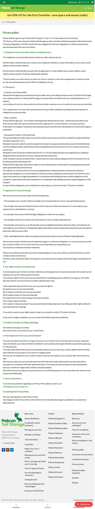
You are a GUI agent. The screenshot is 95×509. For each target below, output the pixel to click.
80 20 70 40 (85, 2)
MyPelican (72, 2)
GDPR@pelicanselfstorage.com (15, 386)
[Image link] (13, 419)
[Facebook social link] (3, 450)
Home (4, 22)
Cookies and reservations (83, 500)
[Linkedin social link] (12, 450)
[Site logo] (13, 8)
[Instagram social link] (7, 450)
